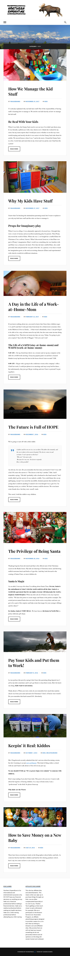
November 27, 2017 (32, 208)
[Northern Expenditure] (34, 9)
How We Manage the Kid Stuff (30, 91)
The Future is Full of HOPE (33, 427)
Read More (14, 149)
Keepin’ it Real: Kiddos (29, 745)
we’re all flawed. (31, 763)
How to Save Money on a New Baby (34, 837)
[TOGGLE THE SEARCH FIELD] (65, 22)
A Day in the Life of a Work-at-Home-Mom (33, 306)
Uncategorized (51, 753)
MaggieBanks (15, 101)
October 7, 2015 (31, 753)
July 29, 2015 (30, 847)
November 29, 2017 (32, 101)
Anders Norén (47, 951)
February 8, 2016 (32, 673)
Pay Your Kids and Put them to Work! (33, 662)
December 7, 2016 (32, 434)
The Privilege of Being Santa (34, 551)
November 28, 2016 (32, 558)
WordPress (30, 951)
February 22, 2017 (32, 316)
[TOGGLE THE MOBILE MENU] (4, 22)
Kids (46, 101)
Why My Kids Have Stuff (30, 200)
